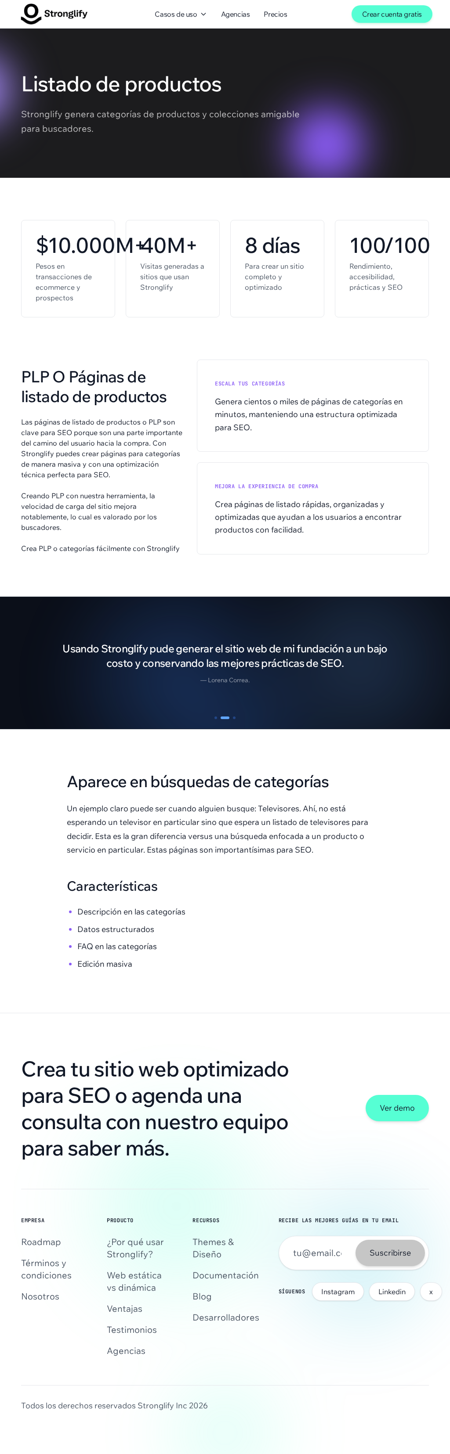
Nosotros (40, 1296)
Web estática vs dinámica (134, 1281)
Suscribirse (390, 1253)
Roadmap (41, 1241)
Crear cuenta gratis (392, 14)
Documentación (224, 1275)
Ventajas (124, 1308)
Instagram (338, 1291)
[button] (215, 717)
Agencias (235, 14)
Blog (202, 1296)
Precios (275, 14)
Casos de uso (176, 14)
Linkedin (392, 1291)
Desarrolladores (224, 1317)
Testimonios (132, 1329)
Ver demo (397, 1108)
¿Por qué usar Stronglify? (135, 1248)
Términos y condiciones (46, 1269)
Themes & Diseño (213, 1248)
